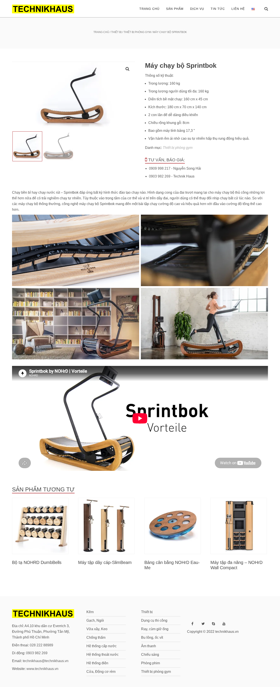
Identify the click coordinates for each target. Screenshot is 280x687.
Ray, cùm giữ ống (154, 629)
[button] (127, 69)
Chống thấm (95, 637)
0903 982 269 (159, 176)
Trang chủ (149, 8)
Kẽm (90, 612)
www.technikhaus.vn (42, 669)
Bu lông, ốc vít (152, 637)
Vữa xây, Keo (96, 629)
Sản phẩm (175, 8)
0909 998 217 (159, 168)
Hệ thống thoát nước (102, 654)
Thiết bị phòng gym (137, 32)
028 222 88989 (41, 645)
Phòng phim (150, 663)
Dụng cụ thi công (154, 620)
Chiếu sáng (150, 654)
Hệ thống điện (97, 663)
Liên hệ (238, 8)
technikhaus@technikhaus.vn (45, 661)
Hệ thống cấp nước (101, 646)
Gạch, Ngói (95, 620)
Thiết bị (116, 32)
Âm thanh (148, 646)
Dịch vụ (197, 8)
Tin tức (218, 8)
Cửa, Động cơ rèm (101, 671)
